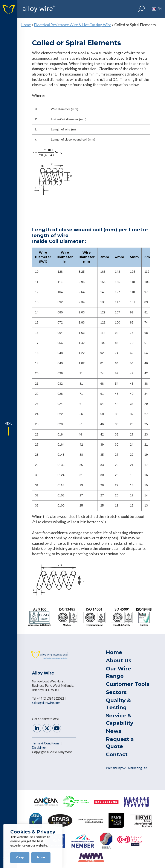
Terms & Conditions (46, 743)
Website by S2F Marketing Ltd (126, 768)
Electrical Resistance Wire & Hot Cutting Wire (72, 25)
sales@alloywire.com (46, 703)
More (41, 857)
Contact (117, 754)
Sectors (116, 692)
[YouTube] (56, 728)
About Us (118, 660)
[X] (47, 728)
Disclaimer (39, 747)
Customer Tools (127, 684)
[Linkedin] (37, 728)
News (113, 731)
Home (26, 25)
